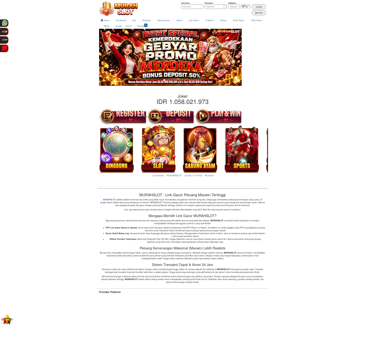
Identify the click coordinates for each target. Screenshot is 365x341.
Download (141, 26)
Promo (129, 26)
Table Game (256, 20)
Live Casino (194, 20)
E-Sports (209, 20)
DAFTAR (259, 12)
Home (106, 20)
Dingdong (146, 20)
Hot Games (121, 20)
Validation (232, 3)
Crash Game (238, 20)
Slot (134, 20)
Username (185, 3)
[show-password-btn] (225, 6)
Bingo (106, 26)
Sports (179, 20)
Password (209, 3)
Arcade (119, 26)
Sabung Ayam (163, 20)
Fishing (223, 20)
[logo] (118, 8)
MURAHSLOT (109, 199)
